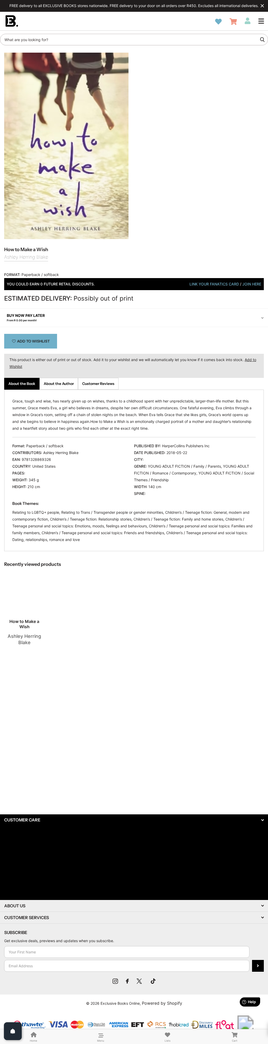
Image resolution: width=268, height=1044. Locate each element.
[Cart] (233, 21)
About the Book (21, 383)
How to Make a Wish (24, 624)
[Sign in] (247, 21)
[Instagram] (115, 981)
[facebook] (127, 981)
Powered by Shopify (162, 1003)
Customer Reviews (98, 383)
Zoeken (262, 39)
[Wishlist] (218, 21)
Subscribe (258, 966)
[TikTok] (153, 981)
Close (262, 6)
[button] (261, 21)
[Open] (13, 1031)
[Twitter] (140, 981)
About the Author (59, 383)
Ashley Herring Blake (26, 257)
